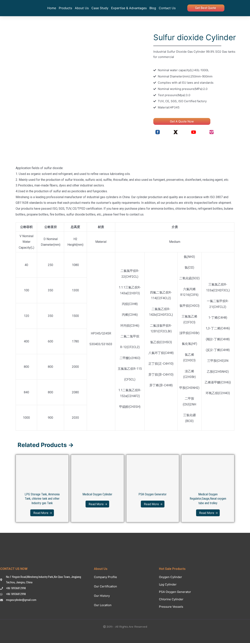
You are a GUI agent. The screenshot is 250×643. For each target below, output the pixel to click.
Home (51, 8)
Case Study (99, 8)
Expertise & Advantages (129, 8)
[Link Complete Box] (42, 488)
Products (65, 8)
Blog (152, 8)
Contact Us (167, 8)
